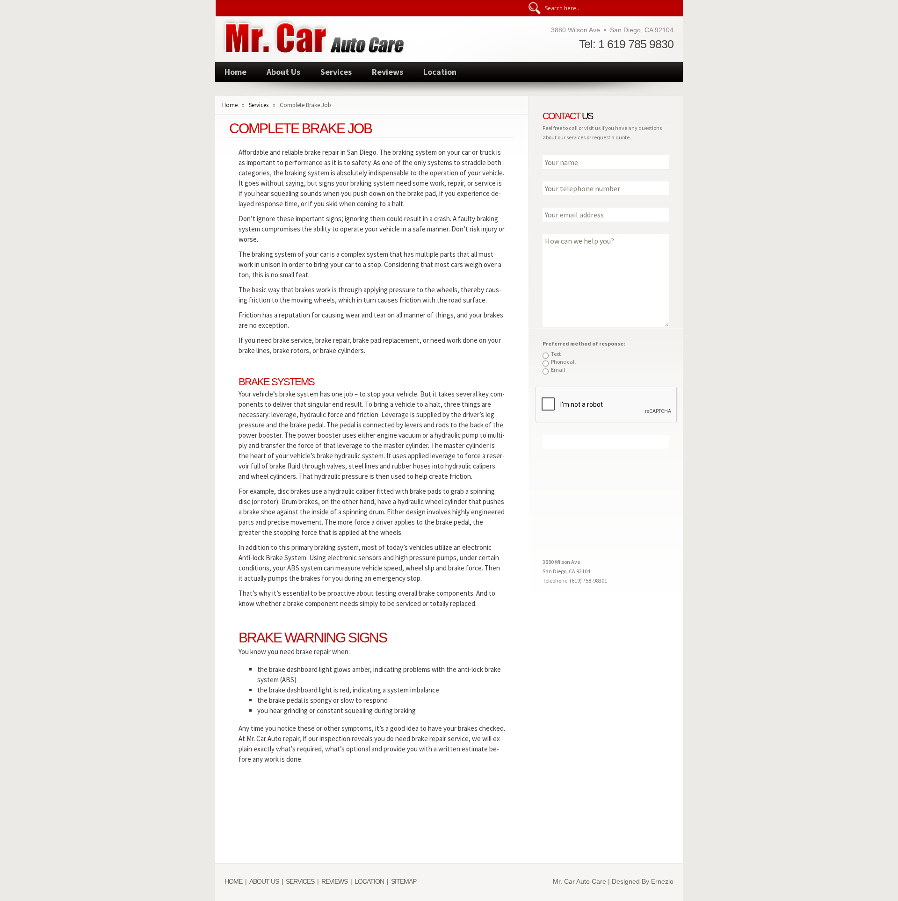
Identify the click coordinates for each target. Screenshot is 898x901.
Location (439, 71)
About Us (283, 71)
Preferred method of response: (584, 343)
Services (336, 71)
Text (556, 354)
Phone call (563, 362)
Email (558, 370)
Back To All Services (372, 820)
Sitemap (403, 881)
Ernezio (662, 881)
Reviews (387, 71)
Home (235, 71)
